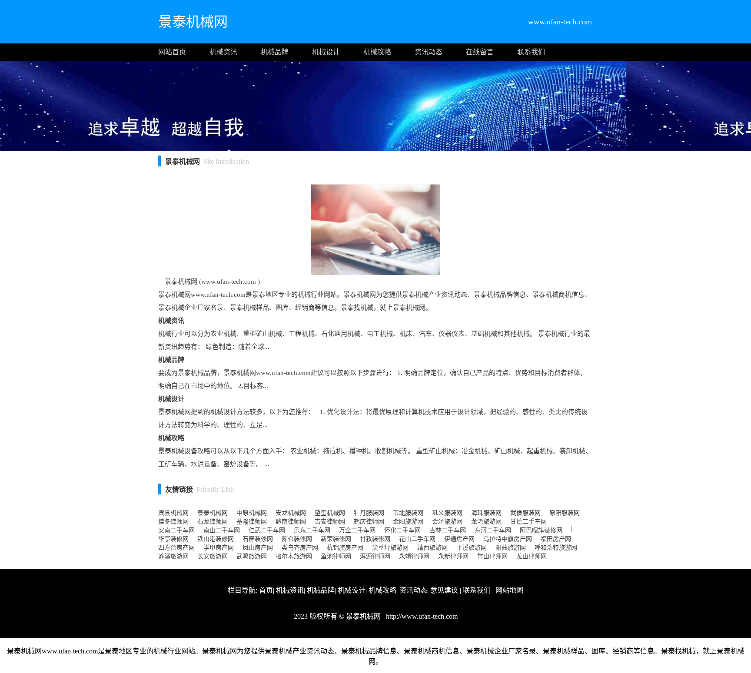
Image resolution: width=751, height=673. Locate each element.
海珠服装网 (486, 513)
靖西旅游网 (432, 547)
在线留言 (480, 52)
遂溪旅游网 (173, 556)
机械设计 (326, 52)
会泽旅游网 (447, 521)
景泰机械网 (212, 513)
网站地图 (509, 590)
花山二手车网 (417, 539)
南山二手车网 (221, 530)
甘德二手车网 (528, 521)
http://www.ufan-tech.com (421, 616)
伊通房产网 (459, 539)
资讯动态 (428, 52)
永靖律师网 (414, 556)
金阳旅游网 (408, 521)
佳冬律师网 (173, 521)
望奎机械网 (330, 513)
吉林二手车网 (447, 530)
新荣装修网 (336, 539)
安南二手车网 (176, 530)
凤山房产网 (258, 547)
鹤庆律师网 (369, 521)
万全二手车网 (357, 530)
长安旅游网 (212, 556)
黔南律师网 (291, 521)
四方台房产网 (176, 547)
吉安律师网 (330, 521)
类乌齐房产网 (300, 547)
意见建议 (444, 590)
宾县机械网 (173, 513)
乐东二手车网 (312, 530)
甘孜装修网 (375, 539)
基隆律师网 (251, 521)
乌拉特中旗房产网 (507, 539)
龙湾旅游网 (486, 521)
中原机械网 (251, 513)
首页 (266, 590)
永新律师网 (453, 556)
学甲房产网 (218, 547)
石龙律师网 (212, 521)
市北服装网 (408, 513)
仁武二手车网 (267, 530)
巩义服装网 (447, 513)
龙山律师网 (531, 556)
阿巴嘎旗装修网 (541, 530)
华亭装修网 (173, 539)
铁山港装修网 (215, 539)
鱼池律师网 (336, 556)
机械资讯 (223, 52)
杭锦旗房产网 (345, 547)
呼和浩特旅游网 (556, 547)
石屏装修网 (258, 539)
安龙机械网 (291, 513)
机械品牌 (275, 52)
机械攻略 (377, 52)
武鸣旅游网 (251, 556)
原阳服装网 (564, 513)
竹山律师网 (492, 556)
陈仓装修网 (297, 539)
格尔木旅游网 (294, 556)
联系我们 (531, 52)
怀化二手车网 (402, 530)
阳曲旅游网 (510, 547)
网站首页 (172, 52)
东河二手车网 (493, 530)
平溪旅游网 (471, 547)
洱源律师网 (375, 556)
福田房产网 (556, 539)
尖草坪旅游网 (390, 547)
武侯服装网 (525, 513)
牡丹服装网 (369, 513)
